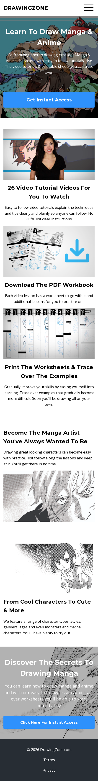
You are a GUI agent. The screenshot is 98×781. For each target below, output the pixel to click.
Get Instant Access (49, 100)
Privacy (49, 770)
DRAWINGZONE (25, 8)
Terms (49, 760)
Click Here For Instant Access (49, 722)
